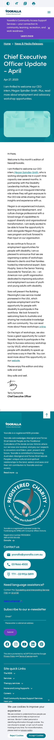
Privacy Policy (9, 656)
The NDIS (10, 673)
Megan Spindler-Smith (26, 172)
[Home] (13, 12)
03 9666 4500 (17, 564)
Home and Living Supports (18, 688)
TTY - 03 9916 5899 (20, 574)
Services (9, 678)
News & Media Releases (29, 44)
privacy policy (26, 730)
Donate (9, 540)
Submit (10, 632)
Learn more (27, 36)
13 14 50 (15, 593)
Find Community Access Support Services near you (27, 700)
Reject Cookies (16, 736)
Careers (9, 693)
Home (7, 44)
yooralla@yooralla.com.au (25, 555)
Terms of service (26, 656)
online (42, 327)
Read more (11, 472)
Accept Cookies (36, 736)
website (16, 361)
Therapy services (14, 683)
